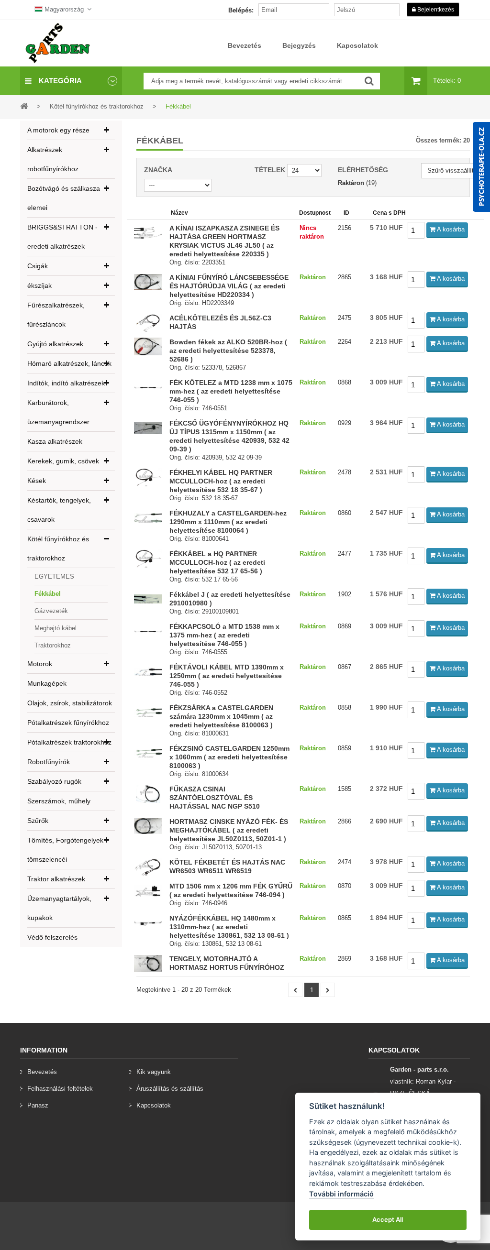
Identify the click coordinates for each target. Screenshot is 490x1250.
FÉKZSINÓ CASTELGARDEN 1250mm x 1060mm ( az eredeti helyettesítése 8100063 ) (229, 757)
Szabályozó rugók (54, 781)
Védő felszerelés (52, 937)
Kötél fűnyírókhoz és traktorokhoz (58, 548)
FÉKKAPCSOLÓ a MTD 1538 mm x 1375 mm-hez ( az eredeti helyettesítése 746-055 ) (224, 635)
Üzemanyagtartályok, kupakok (59, 908)
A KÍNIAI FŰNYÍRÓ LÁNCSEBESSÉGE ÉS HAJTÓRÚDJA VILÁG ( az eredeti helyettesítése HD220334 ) (229, 286)
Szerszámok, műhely (58, 801)
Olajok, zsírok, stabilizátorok (69, 703)
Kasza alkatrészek (54, 441)
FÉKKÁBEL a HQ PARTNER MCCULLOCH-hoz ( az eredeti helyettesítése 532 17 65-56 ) (217, 562)
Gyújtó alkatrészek (55, 344)
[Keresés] (369, 81)
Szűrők (37, 820)
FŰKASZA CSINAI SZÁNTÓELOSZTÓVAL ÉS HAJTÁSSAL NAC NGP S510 (214, 797)
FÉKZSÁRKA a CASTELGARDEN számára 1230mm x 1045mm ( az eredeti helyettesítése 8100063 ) (221, 716)
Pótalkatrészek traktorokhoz (69, 742)
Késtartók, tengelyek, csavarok (59, 509)
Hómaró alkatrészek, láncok (69, 363)
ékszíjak (39, 285)
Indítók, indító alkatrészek (66, 383)
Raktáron (351, 182)
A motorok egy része (58, 130)
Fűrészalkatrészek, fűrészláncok (56, 314)
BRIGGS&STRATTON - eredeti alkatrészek (62, 236)
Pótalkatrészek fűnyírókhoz (68, 722)
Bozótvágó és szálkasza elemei (63, 198)
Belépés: (241, 10)
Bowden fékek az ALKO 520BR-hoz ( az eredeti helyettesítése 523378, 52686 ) (228, 350)
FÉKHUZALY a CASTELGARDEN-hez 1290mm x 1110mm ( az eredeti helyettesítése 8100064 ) (228, 521)
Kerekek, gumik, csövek (63, 461)
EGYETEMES (54, 576)
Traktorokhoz (52, 645)
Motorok (39, 664)
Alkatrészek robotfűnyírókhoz (52, 159)
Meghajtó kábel (55, 628)
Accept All (387, 1219)
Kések (36, 480)
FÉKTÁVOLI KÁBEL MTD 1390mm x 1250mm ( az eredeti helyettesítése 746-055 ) (226, 675)
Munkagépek (47, 683)
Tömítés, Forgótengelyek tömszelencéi (65, 849)
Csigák (37, 266)
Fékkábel (47, 593)
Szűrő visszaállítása (455, 170)
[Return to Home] (24, 106)
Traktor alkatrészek (56, 879)
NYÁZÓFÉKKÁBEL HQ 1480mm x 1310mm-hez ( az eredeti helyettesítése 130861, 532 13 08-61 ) (229, 926)
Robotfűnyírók (48, 762)
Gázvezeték (51, 610)
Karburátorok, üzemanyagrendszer (58, 412)
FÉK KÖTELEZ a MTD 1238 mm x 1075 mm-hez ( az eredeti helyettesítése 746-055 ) (230, 391)
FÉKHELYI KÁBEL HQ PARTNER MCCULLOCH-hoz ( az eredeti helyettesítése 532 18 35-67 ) (220, 481)
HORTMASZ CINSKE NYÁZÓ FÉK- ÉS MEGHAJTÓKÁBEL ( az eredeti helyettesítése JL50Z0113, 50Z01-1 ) (228, 830)
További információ (341, 1194)
